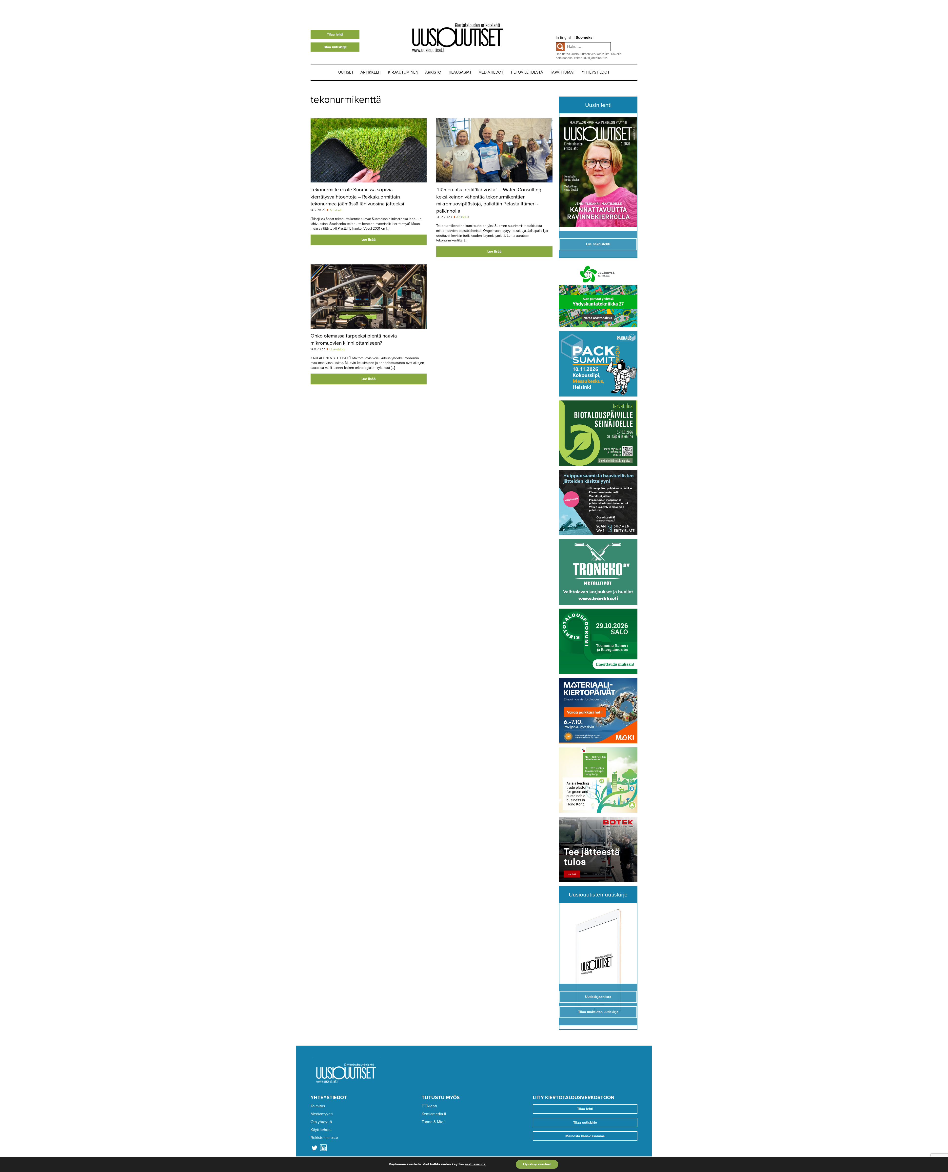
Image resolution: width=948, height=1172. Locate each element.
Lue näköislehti (598, 244)
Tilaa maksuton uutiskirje (598, 1012)
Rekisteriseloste (324, 1137)
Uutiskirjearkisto (598, 997)
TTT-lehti (429, 1106)
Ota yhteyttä (321, 1121)
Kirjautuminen (403, 72)
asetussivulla (475, 1164)
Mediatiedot (490, 72)
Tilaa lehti (335, 34)
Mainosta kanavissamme (585, 1136)
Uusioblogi (337, 349)
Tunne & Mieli (433, 1121)
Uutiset (346, 72)
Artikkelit (370, 72)
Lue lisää (368, 240)
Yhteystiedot (596, 72)
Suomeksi (584, 37)
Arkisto (433, 72)
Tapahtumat (562, 72)
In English (564, 37)
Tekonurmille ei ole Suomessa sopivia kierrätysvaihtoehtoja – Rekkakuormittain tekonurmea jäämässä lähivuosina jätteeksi (357, 197)
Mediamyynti (322, 1114)
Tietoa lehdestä (526, 72)
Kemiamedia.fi (434, 1114)
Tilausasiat (460, 72)
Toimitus (318, 1106)
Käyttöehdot (321, 1129)
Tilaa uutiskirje (335, 47)
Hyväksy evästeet (537, 1164)
